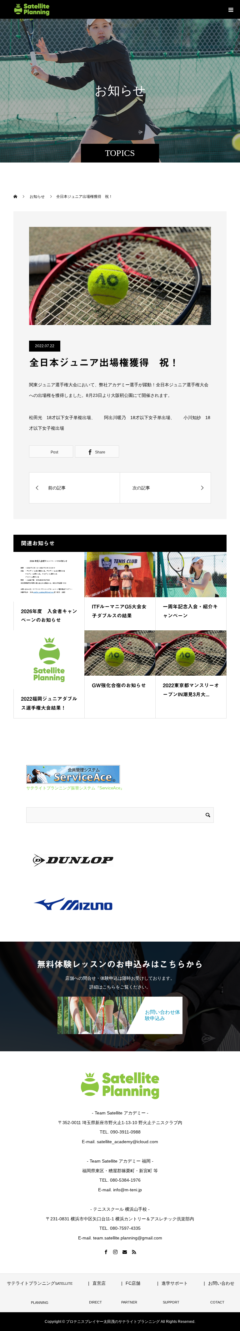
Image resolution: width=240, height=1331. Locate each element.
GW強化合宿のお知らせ (119, 685)
